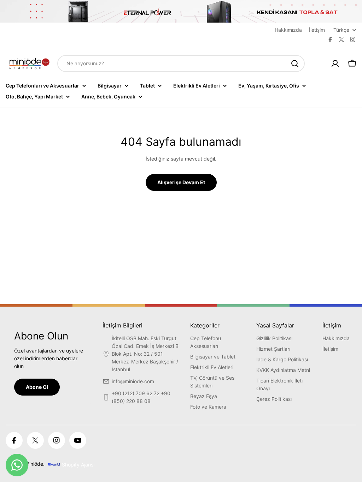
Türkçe (341, 30)
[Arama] (295, 63)
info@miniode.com (133, 381)
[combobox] (181, 63)
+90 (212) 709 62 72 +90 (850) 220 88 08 (141, 397)
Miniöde (34, 464)
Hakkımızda (288, 30)
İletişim (317, 30)
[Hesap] (335, 63)
